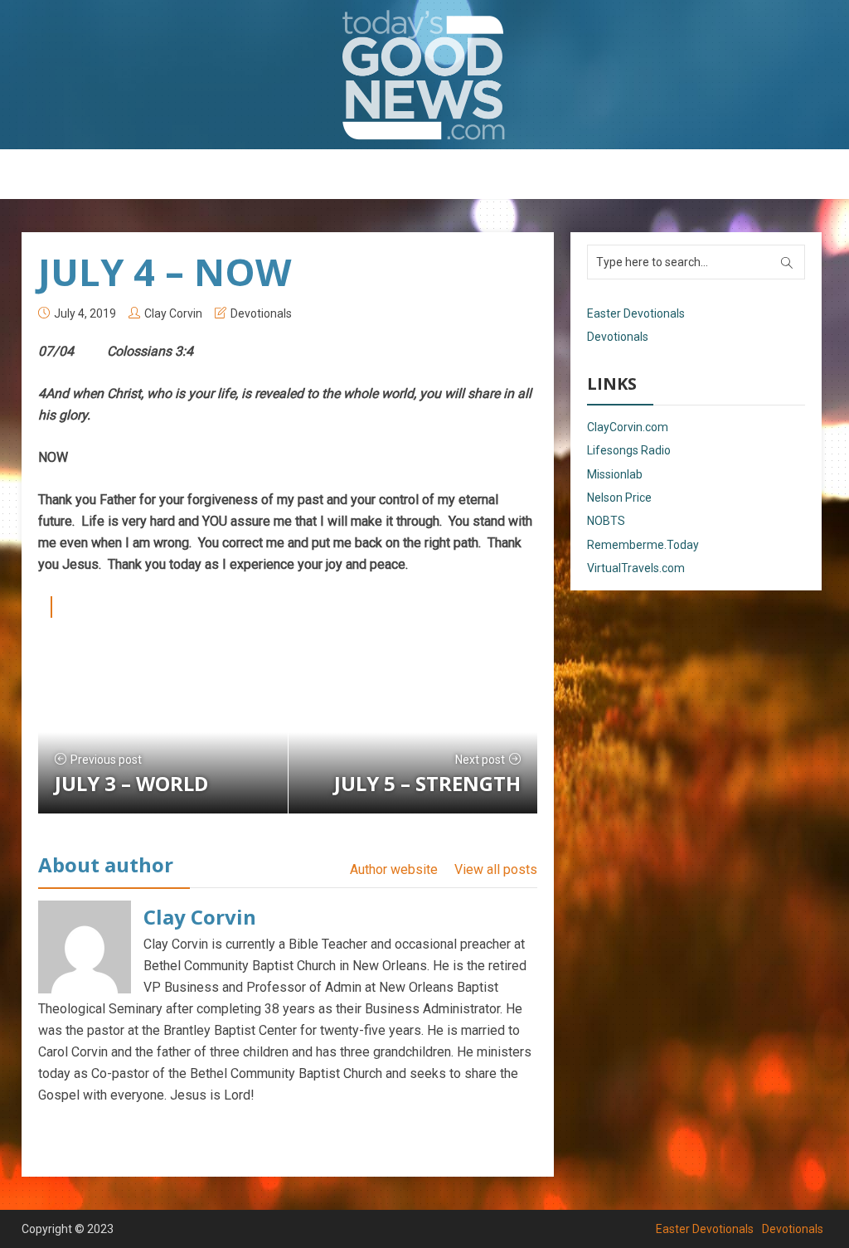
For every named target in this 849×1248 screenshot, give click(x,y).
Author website (394, 869)
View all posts (495, 869)
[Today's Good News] (424, 74)
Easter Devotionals (358, 175)
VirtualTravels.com (636, 568)
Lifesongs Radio (629, 450)
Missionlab (615, 474)
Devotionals (470, 175)
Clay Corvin (173, 313)
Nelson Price (619, 497)
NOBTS (606, 520)
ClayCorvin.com (627, 427)
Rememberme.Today (643, 544)
